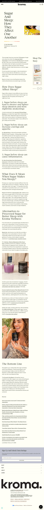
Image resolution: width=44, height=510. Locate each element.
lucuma (21, 281)
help (2, 467)
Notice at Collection (28, 505)
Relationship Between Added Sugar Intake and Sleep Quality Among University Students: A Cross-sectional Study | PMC (15, 412)
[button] (38, 88)
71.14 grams (21, 57)
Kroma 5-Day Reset (9, 377)
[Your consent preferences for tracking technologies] (2, 508)
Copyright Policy (19, 490)
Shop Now (37, 83)
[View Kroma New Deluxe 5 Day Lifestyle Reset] (37, 74)
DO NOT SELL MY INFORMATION (20, 501)
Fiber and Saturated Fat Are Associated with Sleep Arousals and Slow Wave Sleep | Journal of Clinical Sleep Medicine (14, 417)
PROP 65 (12, 501)
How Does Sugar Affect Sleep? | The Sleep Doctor (14, 421)
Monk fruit (4, 232)
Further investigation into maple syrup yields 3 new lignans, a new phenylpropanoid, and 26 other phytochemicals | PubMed (14, 439)
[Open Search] (40, 4)
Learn (3, 472)
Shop (2, 465)
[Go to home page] (22, 4)
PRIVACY (12, 499)
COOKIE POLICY (27, 499)
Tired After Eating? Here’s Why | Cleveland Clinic (14, 428)
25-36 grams (20, 60)
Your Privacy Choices (18, 505)
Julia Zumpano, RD (16, 192)
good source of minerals (17, 302)
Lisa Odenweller (9, 44)
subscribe (21, 460)
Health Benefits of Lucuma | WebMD (11, 434)
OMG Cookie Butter (9, 309)
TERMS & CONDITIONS (18, 499)
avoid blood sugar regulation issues (17, 238)
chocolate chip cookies (11, 314)
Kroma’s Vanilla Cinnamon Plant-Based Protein (13, 289)
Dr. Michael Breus (6, 132)
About (3, 470)
